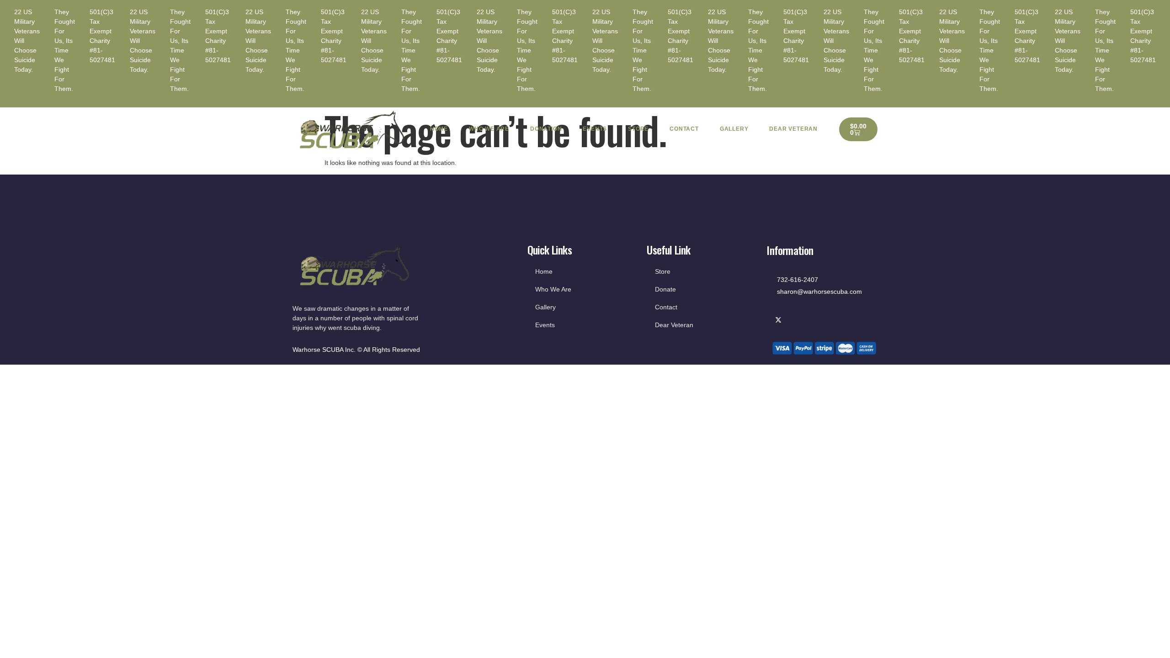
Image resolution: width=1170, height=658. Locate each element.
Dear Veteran (793, 129)
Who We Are (489, 129)
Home (439, 129)
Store (638, 129)
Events (595, 129)
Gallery (734, 129)
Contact (684, 129)
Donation (546, 129)
